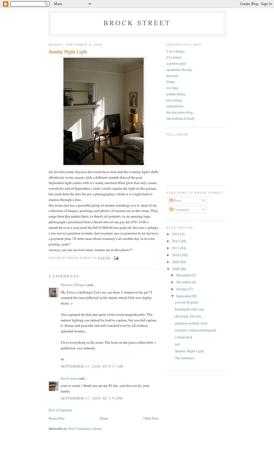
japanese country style (191, 323)
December (184, 275)
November (184, 282)
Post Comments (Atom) (85, 428)
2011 (176, 247)
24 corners (173, 57)
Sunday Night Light (189, 350)
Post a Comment (60, 410)
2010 (176, 254)
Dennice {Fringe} (73, 284)
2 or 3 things (175, 51)
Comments (181, 209)
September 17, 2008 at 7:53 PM (92, 398)
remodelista (174, 106)
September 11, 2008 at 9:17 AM (92, 366)
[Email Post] (116, 257)
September (184, 295)
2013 (176, 234)
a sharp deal (183, 337)
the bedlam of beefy (180, 118)
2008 (176, 268)
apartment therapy (179, 69)
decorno (172, 75)
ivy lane (172, 87)
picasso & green (186, 302)
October (182, 289)
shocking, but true (188, 316)
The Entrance (184, 357)
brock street (69, 378)
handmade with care (189, 309)
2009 (176, 261)
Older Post (150, 418)
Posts (177, 200)
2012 (176, 240)
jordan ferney (176, 93)
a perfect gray (176, 63)
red (177, 344)
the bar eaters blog (179, 112)
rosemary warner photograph (195, 330)
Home (104, 418)
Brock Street (137, 22)
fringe (170, 81)
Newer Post (57, 418)
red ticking (174, 100)
